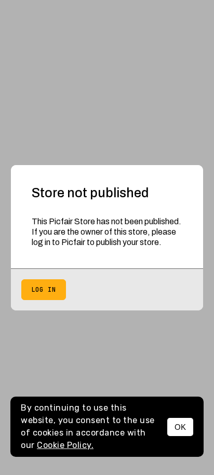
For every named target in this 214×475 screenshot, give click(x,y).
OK (180, 427)
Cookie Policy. (65, 445)
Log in (43, 290)
